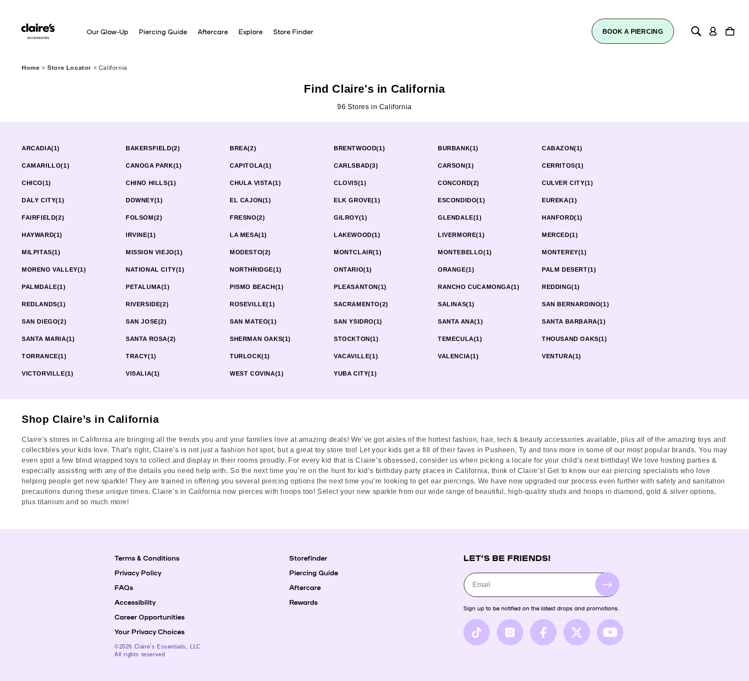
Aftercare (305, 587)
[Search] (696, 31)
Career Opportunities (149, 616)
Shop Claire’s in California (90, 419)
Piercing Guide (313, 572)
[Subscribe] (607, 584)
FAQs (123, 587)
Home (30, 67)
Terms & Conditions (146, 557)
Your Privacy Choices (149, 631)
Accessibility (135, 601)
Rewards (303, 601)
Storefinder (308, 557)
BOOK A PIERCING (633, 31)
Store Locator (70, 67)
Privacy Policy (137, 572)
